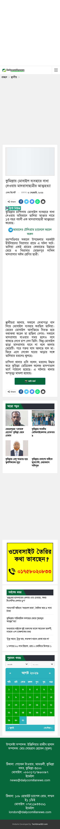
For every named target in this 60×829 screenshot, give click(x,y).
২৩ (16, 712)
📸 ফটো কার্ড (30, 381)
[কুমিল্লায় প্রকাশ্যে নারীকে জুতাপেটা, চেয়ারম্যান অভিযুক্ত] (43, 448)
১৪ (51, 697)
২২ (9, 712)
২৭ (44, 712)
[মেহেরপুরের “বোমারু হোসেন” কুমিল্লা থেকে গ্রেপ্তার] (17, 418)
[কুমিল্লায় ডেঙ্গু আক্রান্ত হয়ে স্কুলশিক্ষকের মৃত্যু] (17, 448)
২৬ (37, 712)
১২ (37, 697)
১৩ (44, 697)
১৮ (30, 704)
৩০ (16, 720)
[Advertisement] (30, 32)
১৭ (23, 704)
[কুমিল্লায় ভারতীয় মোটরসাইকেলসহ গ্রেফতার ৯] (43, 418)
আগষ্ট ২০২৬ (30, 673)
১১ (30, 697)
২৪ (23, 712)
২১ (51, 704)
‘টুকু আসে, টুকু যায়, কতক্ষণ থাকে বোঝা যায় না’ (28, 638)
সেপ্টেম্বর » (48, 728)
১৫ (9, 704)
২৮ (51, 712)
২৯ (9, 720)
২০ (44, 704)
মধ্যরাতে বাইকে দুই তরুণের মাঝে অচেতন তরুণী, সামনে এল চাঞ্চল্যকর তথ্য (29, 630)
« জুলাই (11, 728)
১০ (23, 697)
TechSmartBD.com (40, 824)
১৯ (37, 704)
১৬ (16, 704)
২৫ (30, 712)
